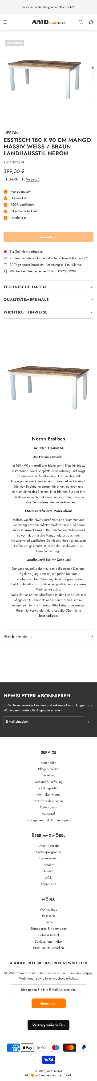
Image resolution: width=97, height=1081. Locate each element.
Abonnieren (48, 1003)
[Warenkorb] (91, 22)
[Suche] (81, 22)
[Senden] (88, 722)
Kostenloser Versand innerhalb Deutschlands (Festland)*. (49, 258)
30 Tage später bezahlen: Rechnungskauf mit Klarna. (46, 264)
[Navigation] (5, 22)
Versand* (32, 179)
